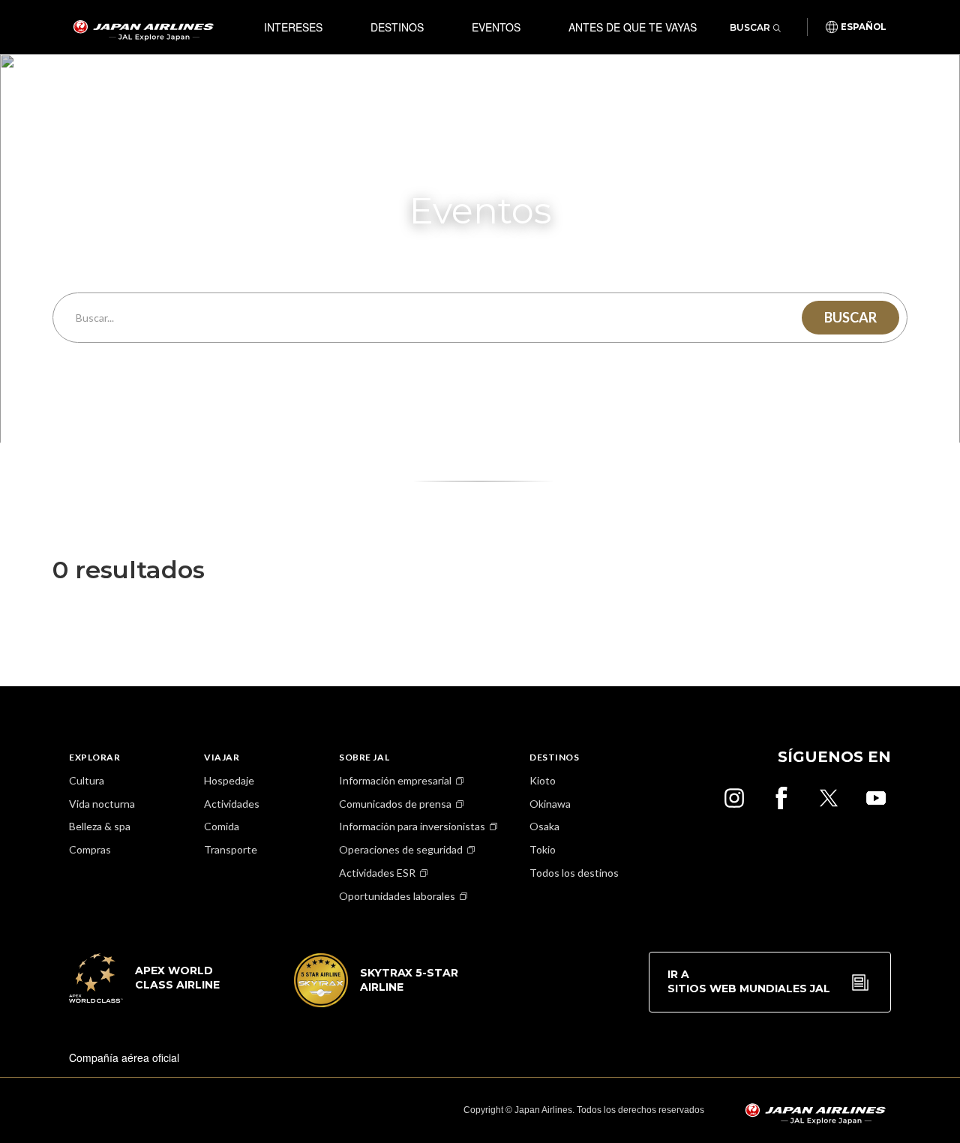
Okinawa (550, 803)
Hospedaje (229, 780)
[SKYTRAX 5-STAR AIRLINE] (376, 1002)
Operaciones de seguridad (401, 849)
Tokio (543, 849)
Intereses (293, 27)
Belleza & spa (99, 826)
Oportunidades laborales (397, 896)
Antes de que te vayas (632, 27)
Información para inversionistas (412, 826)
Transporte (230, 849)
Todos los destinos (574, 872)
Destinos (397, 27)
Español (863, 27)
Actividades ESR (377, 872)
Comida (221, 826)
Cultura (86, 780)
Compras (90, 849)
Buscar (750, 27)
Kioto (543, 780)
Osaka (545, 826)
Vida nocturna (102, 803)
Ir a (749, 982)
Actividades (232, 803)
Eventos (496, 27)
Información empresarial (395, 780)
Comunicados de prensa (395, 803)
